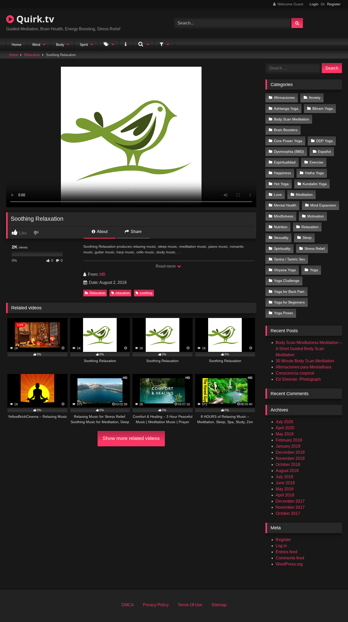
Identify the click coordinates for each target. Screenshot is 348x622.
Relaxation (32, 55)
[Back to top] (332, 607)
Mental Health (285, 205)
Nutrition (280, 227)
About (102, 231)
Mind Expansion (323, 205)
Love (278, 194)
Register (334, 4)
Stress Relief (314, 248)
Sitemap (218, 605)
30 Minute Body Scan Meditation (305, 361)
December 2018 (290, 452)
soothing (146, 293)
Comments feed (290, 558)
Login (314, 4)
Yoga (314, 270)
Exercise (316, 162)
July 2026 (284, 422)
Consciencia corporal (295, 373)
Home (16, 45)
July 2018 (284, 477)
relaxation (122, 293)
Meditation (304, 194)
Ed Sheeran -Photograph (298, 379)
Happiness (282, 173)
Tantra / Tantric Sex (289, 259)
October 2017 (288, 513)
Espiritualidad (285, 162)
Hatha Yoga (314, 173)
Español (324, 151)
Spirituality (282, 248)
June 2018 (285, 483)
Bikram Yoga (322, 108)
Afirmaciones (284, 97)
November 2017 (290, 507)
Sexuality (281, 238)
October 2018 (288, 464)
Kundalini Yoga (315, 184)
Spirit (84, 45)
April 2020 (285, 428)
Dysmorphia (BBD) (289, 151)
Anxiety (314, 97)
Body (60, 45)
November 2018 (290, 458)
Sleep (307, 238)
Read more (166, 266)
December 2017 (290, 501)
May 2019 (284, 434)
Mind (36, 45)
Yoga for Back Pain (289, 291)
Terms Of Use (190, 605)
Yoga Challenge (286, 281)
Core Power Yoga (288, 141)
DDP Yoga (324, 141)
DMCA (128, 605)
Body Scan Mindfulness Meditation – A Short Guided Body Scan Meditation (309, 348)
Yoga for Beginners (289, 302)
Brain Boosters (286, 130)
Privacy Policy (156, 605)
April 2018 (285, 495)
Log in (281, 546)
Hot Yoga (281, 184)
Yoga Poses (283, 313)
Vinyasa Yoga (285, 270)
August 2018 (287, 470)
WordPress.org (289, 564)
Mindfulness (283, 216)
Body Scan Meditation (291, 119)
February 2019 (289, 440)
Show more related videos (131, 438)
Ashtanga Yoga (286, 108)
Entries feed (286, 552)
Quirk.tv (34, 19)
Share (136, 231)
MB (102, 274)
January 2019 (288, 446)
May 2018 (284, 489)
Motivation (315, 216)
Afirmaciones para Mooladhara (303, 367)
